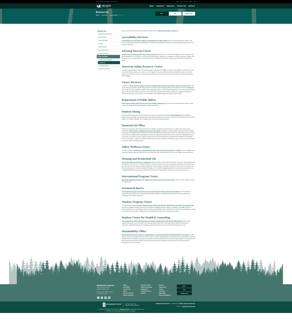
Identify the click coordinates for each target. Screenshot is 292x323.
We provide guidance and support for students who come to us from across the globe (148, 180)
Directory (186, 1)
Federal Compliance (128, 295)
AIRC (164, 70)
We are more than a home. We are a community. (136, 162)
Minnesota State (124, 309)
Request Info (188, 13)
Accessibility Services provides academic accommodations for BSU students (145, 40)
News (97, 1)
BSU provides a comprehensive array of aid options (145, 131)
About (151, 6)
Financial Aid (144, 289)
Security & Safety (146, 285)
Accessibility (126, 287)
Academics (160, 6)
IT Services (162, 291)
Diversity (143, 293)
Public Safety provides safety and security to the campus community (143, 103)
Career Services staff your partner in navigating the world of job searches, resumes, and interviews (159, 86)
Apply (177, 1)
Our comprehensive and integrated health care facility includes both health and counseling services (152, 221)
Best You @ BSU (114, 15)
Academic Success (146, 291)
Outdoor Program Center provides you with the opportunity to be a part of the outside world (165, 205)
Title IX (125, 291)
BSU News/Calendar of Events (167, 31)
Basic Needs (162, 293)
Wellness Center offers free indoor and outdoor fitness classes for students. (158, 150)
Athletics (192, 6)
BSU (98, 15)
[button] (194, 1)
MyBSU (191, 1)
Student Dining (174, 115)
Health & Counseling (146, 287)
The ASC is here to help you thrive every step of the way (139, 54)
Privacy (125, 285)
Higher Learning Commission (187, 303)
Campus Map (162, 287)
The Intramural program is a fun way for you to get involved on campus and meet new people (150, 191)
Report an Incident (128, 293)
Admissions (170, 6)
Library (181, 1)
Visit (175, 13)
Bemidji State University (105, 285)
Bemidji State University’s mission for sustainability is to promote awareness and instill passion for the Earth (155, 235)
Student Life (181, 6)
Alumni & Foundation (105, 1)
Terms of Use (126, 289)
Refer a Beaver (114, 1)
